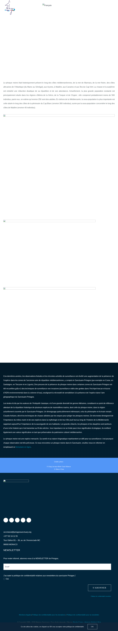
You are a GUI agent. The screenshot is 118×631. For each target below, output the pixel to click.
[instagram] (11, 520)
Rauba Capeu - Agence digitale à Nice (87, 622)
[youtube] (23, 520)
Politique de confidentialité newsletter (101, 596)
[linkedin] (29, 520)
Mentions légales (25, 615)
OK (92, 627)
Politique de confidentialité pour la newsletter (83, 615)
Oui (7, 579)
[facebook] (5, 520)
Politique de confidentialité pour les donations (48, 615)
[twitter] (17, 520)
